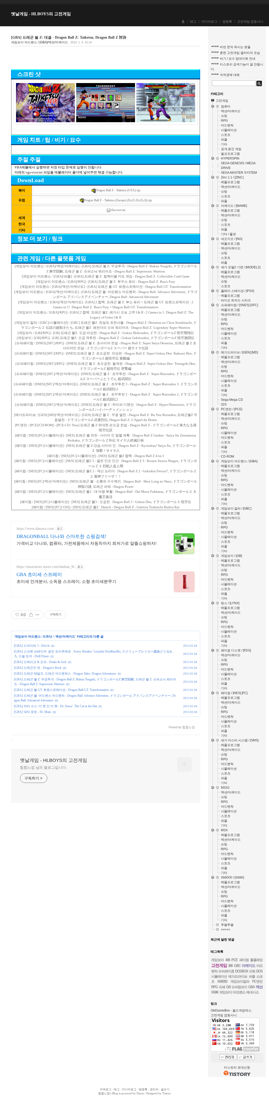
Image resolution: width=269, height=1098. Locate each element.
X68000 (222, 981)
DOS (259, 971)
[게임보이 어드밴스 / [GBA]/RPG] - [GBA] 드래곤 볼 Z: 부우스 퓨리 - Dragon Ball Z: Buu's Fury (105, 282)
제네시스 (252, 992)
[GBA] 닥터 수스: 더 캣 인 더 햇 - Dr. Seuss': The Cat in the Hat (55, 706)
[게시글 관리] (37, 615)
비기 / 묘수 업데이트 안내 (237, 58)
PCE (234, 960)
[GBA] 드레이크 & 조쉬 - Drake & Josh (40, 662)
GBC (237, 966)
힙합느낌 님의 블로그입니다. (43, 767)
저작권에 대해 (230, 75)
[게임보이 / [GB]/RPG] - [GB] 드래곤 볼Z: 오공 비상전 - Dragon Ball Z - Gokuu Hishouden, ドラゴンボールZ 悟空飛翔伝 (106, 333)
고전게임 (219, 965)
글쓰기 (165, 1089)
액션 (259, 987)
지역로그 (105, 1089)
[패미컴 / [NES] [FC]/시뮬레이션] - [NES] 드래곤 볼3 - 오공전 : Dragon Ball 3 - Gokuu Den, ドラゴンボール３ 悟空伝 (105, 502)
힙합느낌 (104, 1093)
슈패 (222, 987)
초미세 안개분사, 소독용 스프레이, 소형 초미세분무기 (66, 581)
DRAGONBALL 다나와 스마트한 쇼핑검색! (61, 536)
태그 (193, 21)
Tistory (166, 1093)
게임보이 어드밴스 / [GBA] (33, 636)
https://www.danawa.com (35, 529)
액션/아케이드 (65, 636)
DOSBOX (241, 971)
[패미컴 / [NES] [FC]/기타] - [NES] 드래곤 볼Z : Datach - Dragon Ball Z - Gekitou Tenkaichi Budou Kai (105, 507)
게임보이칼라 (239, 981)
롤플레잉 (256, 960)
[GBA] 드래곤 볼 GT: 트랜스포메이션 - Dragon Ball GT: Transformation (61, 690)
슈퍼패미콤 (226, 971)
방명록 (227, 21)
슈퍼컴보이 (239, 987)
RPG (214, 987)
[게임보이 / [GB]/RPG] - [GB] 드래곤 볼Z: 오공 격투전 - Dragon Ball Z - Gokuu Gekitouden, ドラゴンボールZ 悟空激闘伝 (105, 338)
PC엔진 (257, 981)
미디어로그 (209, 21)
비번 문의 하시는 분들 (235, 47)
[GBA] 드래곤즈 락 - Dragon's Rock (37, 668)
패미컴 (244, 960)
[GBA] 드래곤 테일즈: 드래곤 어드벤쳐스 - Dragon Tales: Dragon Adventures (65, 673)
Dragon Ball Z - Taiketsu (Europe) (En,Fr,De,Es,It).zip (118, 200)
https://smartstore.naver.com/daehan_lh (45, 567)
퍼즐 (252, 976)
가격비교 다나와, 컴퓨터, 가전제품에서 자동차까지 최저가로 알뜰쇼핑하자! (87, 543)
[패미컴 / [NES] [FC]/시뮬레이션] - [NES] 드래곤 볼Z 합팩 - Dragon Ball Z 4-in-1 (105, 456)
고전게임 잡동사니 (250, 21)
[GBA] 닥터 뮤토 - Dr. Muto (32, 712)
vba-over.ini (118, 210)
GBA (251, 987)
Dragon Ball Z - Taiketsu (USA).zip (118, 190)
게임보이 (217, 960)
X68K (215, 992)
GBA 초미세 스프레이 (39, 574)
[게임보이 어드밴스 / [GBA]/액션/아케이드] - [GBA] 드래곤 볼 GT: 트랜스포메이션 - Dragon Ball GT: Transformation (105, 287)
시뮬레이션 (219, 976)
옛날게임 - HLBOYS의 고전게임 (41, 14)
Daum (140, 1093)
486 (227, 960)
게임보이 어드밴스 (232, 992)
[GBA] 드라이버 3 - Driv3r (32, 646)
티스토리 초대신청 (237, 1067)
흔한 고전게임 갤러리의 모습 (240, 53)
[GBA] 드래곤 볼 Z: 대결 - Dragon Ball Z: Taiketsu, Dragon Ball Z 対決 (68, 37)
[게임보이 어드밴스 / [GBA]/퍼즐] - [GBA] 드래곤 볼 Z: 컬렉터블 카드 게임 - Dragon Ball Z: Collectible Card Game (106, 276)
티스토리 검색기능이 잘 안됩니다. (237, 67)
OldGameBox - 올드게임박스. (231, 1010)
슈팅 (252, 971)
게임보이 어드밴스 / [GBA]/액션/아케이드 (39, 42)
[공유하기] (31, 615)
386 (230, 966)
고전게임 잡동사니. (224, 1015)
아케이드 (248, 965)
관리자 (154, 1089)
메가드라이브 (237, 976)
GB (228, 987)
